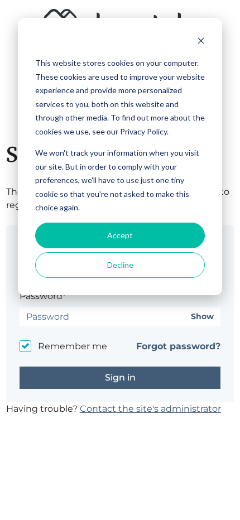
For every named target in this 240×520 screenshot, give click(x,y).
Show (202, 316)
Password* (43, 296)
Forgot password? (178, 346)
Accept (120, 235)
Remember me (72, 346)
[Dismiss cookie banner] (201, 42)
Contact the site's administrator (150, 408)
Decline (120, 264)
